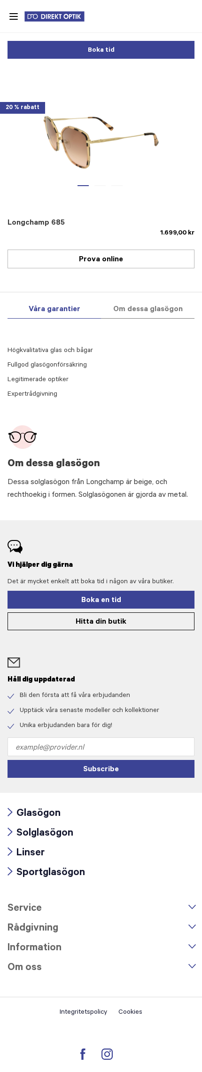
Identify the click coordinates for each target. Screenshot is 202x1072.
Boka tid (101, 51)
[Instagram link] (107, 1054)
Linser (26, 854)
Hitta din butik (101, 622)
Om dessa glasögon (148, 309)
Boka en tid (101, 600)
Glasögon (34, 814)
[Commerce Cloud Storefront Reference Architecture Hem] (59, 16)
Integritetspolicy (83, 1013)
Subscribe (101, 770)
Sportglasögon (46, 873)
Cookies (130, 1013)
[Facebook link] (82, 1054)
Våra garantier (54, 309)
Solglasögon (40, 834)
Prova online (101, 260)
